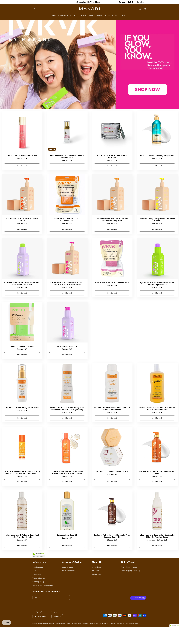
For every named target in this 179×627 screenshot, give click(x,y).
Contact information (117, 623)
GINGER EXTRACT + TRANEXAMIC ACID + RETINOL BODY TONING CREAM (67, 283)
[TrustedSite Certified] (39, 554)
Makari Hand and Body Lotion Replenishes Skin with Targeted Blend (157, 536)
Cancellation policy (132, 623)
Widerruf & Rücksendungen (43, 585)
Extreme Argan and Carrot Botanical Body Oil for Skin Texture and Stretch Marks (22, 472)
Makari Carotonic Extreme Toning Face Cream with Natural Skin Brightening (67, 409)
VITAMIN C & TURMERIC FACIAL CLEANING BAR (67, 220)
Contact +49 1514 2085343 (130, 571)
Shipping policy (95, 623)
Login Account (67, 567)
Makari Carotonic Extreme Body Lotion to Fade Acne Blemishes (112, 409)
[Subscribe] (67, 597)
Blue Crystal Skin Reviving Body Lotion (157, 155)
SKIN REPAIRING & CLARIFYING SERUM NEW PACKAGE (67, 156)
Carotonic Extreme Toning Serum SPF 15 (22, 408)
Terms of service (83, 623)
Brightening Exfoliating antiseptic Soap (112, 471)
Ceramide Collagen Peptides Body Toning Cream (157, 220)
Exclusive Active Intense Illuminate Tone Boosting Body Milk (112, 536)
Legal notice (105, 623)
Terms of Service (39, 578)
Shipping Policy (38, 581)
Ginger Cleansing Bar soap (21, 346)
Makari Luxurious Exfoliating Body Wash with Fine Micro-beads (22, 536)
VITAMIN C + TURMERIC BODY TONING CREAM (21, 220)
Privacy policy (71, 623)
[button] (35, 9)
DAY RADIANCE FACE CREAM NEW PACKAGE (112, 156)
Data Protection (38, 567)
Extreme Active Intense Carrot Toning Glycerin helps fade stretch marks (67, 472)
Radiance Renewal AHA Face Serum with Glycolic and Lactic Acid (22, 283)
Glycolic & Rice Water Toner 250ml (22, 155)
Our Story (95, 571)
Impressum (37, 574)
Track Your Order (68, 571)
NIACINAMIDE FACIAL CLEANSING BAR (112, 282)
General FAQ (96, 574)
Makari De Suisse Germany (46, 623)
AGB (34, 571)
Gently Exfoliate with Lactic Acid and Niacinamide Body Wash (112, 220)
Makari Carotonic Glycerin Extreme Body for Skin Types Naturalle (157, 409)
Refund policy (60, 623)
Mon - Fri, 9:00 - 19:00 (129, 567)
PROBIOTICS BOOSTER (67, 346)
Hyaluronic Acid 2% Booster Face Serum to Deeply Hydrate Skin (157, 283)
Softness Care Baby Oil (67, 535)
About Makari (96, 567)
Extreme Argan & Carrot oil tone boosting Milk (157, 472)
